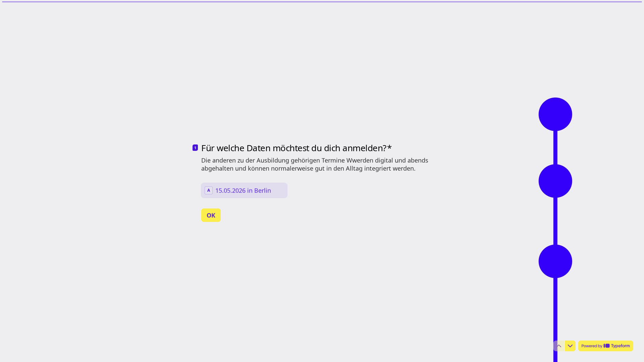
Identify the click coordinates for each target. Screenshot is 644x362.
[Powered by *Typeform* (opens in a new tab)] (605, 346)
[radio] (244, 190)
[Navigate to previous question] (558, 346)
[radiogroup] (244, 190)
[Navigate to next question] (570, 346)
